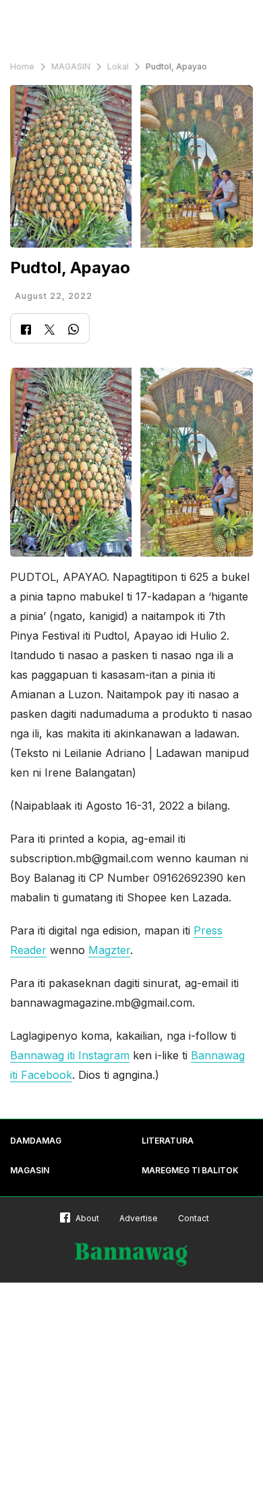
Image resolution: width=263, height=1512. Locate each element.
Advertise (138, 1218)
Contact (193, 1218)
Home (22, 66)
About (87, 1218)
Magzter (109, 950)
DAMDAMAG (35, 1141)
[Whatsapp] (73, 331)
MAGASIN (70, 66)
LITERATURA (168, 1141)
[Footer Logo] (131, 1254)
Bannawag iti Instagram (69, 1055)
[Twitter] (50, 331)
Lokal (118, 66)
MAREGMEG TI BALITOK (190, 1170)
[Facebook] (26, 331)
